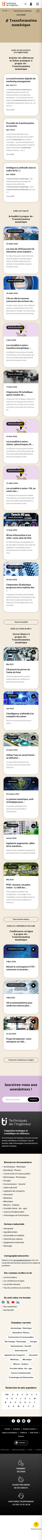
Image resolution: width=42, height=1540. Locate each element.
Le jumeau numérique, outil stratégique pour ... (19, 800)
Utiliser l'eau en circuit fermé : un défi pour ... (20, 756)
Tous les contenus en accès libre (17, 1288)
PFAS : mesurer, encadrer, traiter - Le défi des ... (18, 886)
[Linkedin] (18, 1302)
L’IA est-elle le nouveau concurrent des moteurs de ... (20, 300)
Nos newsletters (10, 1307)
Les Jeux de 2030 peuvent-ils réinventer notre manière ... (20, 250)
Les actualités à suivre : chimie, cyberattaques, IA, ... (19, 443)
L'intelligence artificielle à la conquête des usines (20, 715)
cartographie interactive (22, 1260)
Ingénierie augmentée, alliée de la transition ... (20, 844)
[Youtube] (13, 1302)
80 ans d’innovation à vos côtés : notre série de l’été (18, 536)
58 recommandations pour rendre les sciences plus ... (19, 1004)
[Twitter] (8, 1302)
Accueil (4, 11)
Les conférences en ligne (14, 1281)
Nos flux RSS (9, 1310)
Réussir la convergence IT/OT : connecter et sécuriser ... (20, 968)
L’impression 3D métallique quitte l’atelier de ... (19, 393)
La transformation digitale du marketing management (21, 80)
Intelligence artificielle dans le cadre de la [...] (21, 169)
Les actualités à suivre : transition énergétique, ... (18, 346)
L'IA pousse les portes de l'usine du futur (18, 671)
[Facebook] (3, 1302)
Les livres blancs (10, 1278)
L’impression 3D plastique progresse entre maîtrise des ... (20, 588)
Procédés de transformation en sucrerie (20, 124)
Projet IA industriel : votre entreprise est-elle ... (18, 1040)
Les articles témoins (12, 1285)
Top (7, 1395)
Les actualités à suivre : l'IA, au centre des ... (21, 489)
